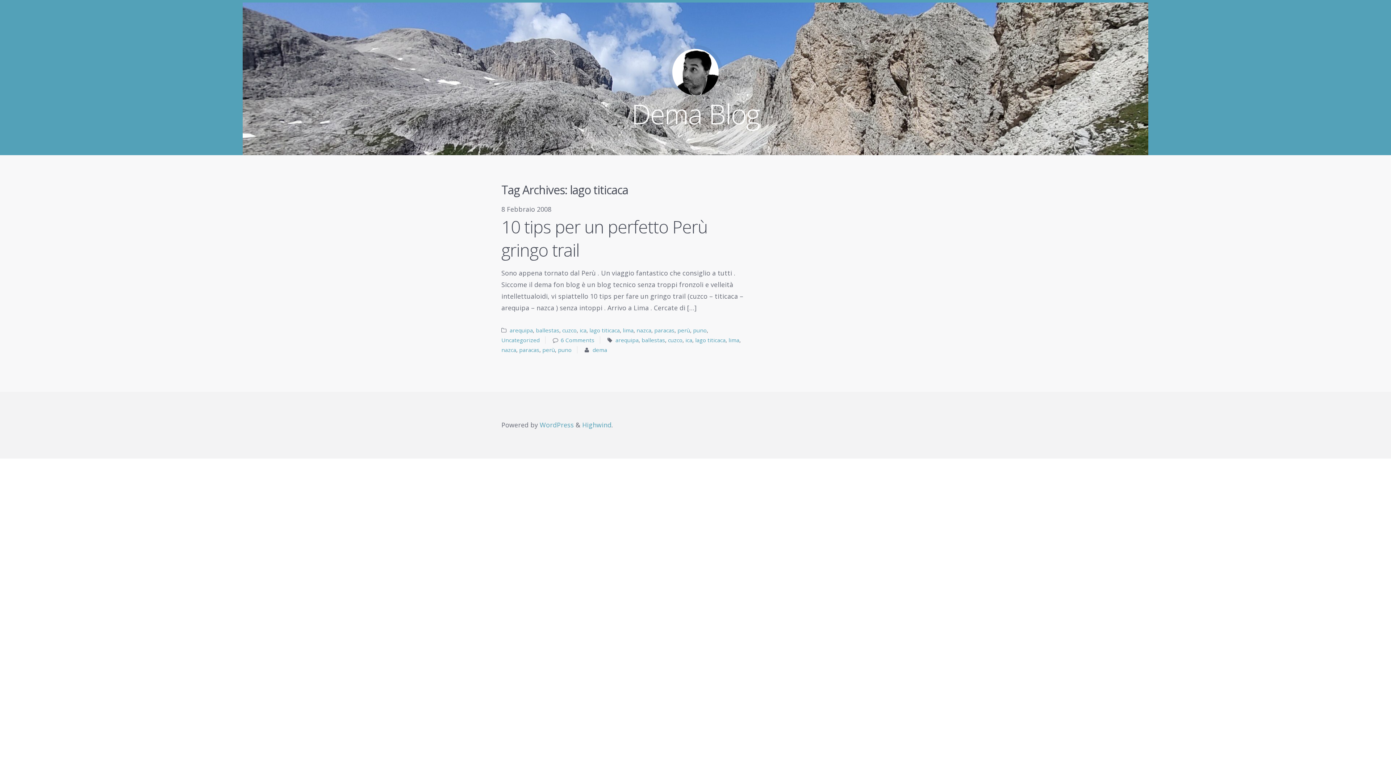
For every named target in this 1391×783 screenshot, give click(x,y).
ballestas (547, 330)
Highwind (596, 424)
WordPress (557, 424)
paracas (664, 330)
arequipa (521, 330)
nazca (643, 330)
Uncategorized (520, 340)
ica (583, 330)
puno (700, 330)
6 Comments (577, 340)
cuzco (569, 330)
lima (628, 330)
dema (600, 349)
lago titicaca (604, 330)
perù (683, 330)
